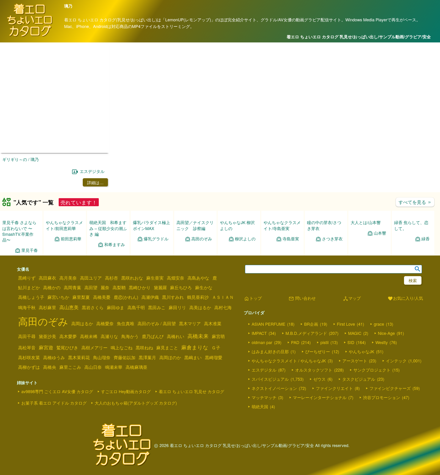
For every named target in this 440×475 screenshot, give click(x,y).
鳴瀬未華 (113, 367)
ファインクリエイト (334, 388)
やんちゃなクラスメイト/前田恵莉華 (64, 225)
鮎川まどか (29, 287)
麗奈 (105, 287)
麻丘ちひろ (181, 287)
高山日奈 (93, 367)
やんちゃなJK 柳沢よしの (237, 225)
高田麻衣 (47, 278)
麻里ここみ (70, 367)
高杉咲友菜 (29, 357)
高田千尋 (27, 336)
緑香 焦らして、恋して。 (411, 225)
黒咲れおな (132, 278)
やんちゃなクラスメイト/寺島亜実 (282, 225)
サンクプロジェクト (371, 369)
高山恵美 (69, 307)
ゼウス (319, 379)
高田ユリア (91, 278)
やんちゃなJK (361, 351)
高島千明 (136, 307)
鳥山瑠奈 (101, 357)
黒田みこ (156, 307)
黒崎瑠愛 (213, 357)
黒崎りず (27, 278)
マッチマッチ (264, 397)
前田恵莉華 (71, 239)
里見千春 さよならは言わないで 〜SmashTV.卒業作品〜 (19, 231)
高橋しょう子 (31, 297)
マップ (352, 298)
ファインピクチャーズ (390, 388)
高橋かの (51, 287)
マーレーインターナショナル (319, 397)
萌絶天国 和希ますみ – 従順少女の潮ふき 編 (108, 228)
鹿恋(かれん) (126, 297)
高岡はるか (82, 323)
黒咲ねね (144, 347)
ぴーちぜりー (317, 351)
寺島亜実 (291, 239)
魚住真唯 (125, 323)
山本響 (380, 233)
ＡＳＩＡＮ (223, 297)
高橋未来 (198, 336)
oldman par (262, 342)
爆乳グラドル (156, 239)
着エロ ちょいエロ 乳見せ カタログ (191, 391)
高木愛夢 (68, 336)
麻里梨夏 (81, 297)
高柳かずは (29, 367)
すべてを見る (415, 202)
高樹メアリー (94, 347)
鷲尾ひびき (67, 347)
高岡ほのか (170, 357)
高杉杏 (111, 278)
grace (379, 324)
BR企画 (311, 324)
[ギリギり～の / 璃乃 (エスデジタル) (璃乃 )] (54, 151)
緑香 (425, 239)
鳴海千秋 (27, 307)
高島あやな (198, 278)
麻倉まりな (194, 347)
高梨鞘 (119, 287)
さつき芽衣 (332, 239)
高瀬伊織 (150, 297)
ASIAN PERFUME (268, 324)
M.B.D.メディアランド (306, 333)
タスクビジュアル (358, 379)
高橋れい (175, 336)
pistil (324, 342)
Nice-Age (386, 333)
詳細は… (95, 182)
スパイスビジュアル (270, 379)
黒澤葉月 (147, 357)
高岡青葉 (72, 287)
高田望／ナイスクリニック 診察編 (195, 225)
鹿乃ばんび (153, 336)
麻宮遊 (46, 347)
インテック (396, 360)
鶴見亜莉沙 (198, 297)
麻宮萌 (218, 336)
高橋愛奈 (105, 323)
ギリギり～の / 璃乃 (20, 159)
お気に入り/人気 (405, 298)
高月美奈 (68, 278)
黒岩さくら (93, 307)
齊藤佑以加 (124, 357)
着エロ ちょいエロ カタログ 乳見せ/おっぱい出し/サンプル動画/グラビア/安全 (359, 37)
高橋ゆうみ (54, 357)
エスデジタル (92, 171)
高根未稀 (88, 336)
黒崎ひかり (140, 287)
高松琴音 (27, 347)
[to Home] (30, 36)
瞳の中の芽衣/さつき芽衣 (324, 225)
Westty (381, 342)
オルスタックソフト (313, 369)
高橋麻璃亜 (136, 367)
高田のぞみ (201, 239)
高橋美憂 (101, 297)
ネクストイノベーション (274, 388)
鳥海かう (130, 336)
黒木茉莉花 (79, 357)
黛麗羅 (160, 287)
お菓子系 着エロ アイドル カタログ (54, 402)
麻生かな (203, 287)
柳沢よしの (245, 239)
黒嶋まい (193, 357)
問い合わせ (302, 298)
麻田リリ (177, 307)
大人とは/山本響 (366, 222)
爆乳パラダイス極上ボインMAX (151, 225)
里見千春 (29, 250)
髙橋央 (49, 367)
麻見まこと (167, 347)
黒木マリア (190, 323)
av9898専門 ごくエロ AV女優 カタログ (57, 391)
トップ (253, 298)
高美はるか (200, 307)
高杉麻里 (47, 307)
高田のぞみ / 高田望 (157, 323)
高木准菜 (212, 323)
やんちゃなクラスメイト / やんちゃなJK (289, 360)
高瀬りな (109, 336)
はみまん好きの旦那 (270, 351)
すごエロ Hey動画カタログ (126, 391)
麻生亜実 (155, 278)
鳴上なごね (121, 347)
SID (350, 342)
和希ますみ (114, 244)
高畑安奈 (175, 278)
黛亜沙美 (47, 336)
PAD (295, 342)
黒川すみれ (173, 297)
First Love (346, 324)
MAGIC (354, 333)
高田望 (90, 287)
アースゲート (354, 360)
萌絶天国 (260, 406)
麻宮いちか (58, 297)
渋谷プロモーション (381, 397)
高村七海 (223, 307)
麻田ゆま (115, 307)
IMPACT (259, 333)
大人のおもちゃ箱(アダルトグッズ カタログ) (136, 402)
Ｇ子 (216, 347)
